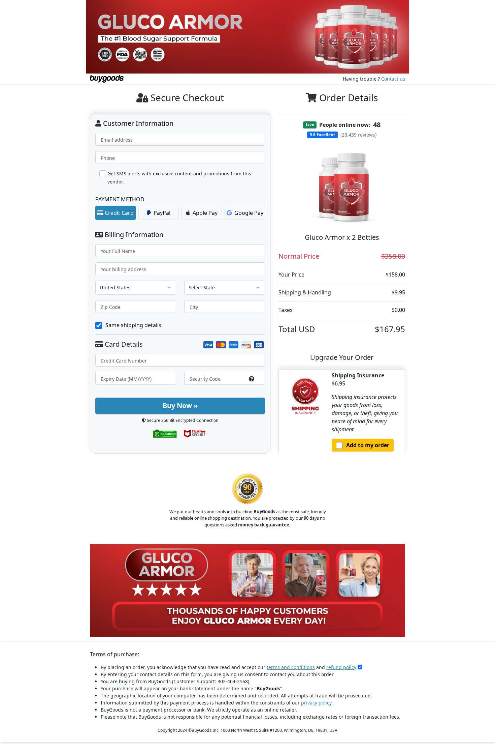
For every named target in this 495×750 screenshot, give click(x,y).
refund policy (341, 667)
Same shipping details (133, 325)
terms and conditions (291, 667)
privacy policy (316, 702)
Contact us (393, 79)
